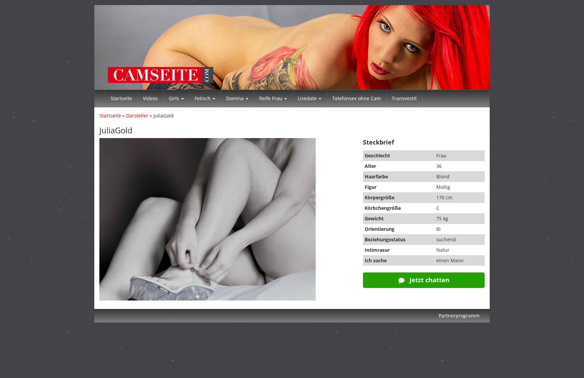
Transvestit (404, 98)
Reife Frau (271, 98)
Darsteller (137, 115)
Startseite (121, 98)
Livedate (308, 98)
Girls (174, 98)
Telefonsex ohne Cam (356, 98)
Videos (150, 98)
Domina (235, 98)
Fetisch (203, 98)
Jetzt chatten (428, 280)
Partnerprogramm (459, 315)
